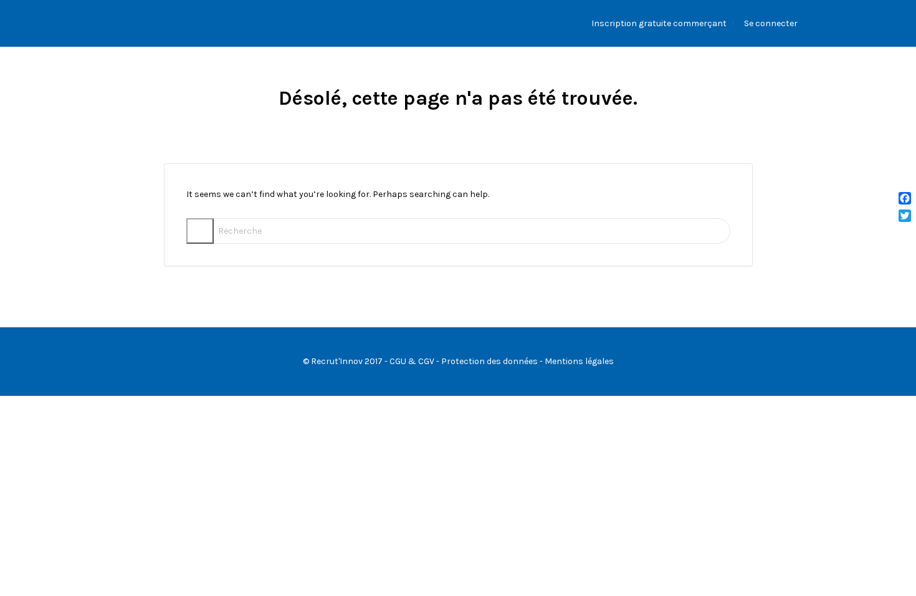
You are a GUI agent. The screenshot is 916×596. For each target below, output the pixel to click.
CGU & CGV (411, 361)
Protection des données (489, 361)
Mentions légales (579, 361)
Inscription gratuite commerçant (659, 23)
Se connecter (771, 23)
